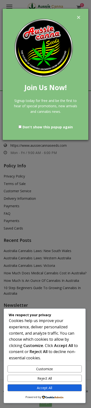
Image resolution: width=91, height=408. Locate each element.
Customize (44, 369)
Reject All (44, 378)
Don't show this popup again (48, 127)
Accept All (44, 387)
